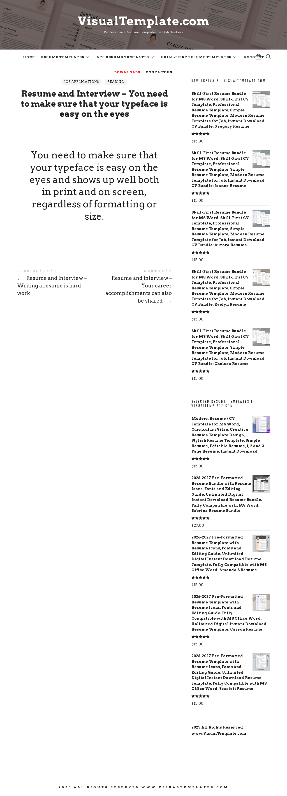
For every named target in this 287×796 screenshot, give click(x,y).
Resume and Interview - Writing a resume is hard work (55, 283)
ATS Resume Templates (122, 57)
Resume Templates (62, 57)
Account (254, 57)
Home (29, 57)
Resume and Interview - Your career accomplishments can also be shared (133, 287)
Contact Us (159, 72)
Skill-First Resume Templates (196, 57)
